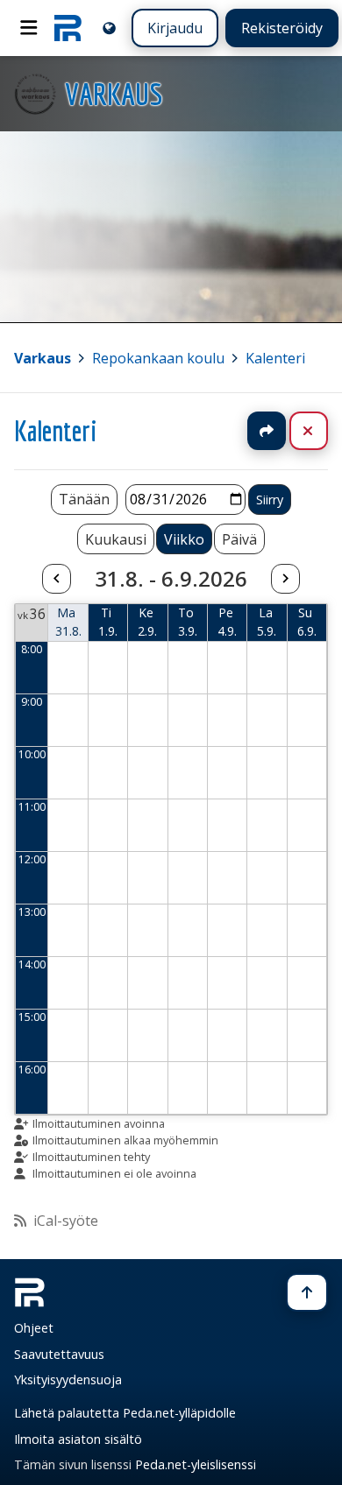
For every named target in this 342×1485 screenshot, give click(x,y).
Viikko (184, 539)
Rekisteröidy (282, 28)
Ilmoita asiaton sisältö (78, 1439)
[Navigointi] (29, 28)
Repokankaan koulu (158, 358)
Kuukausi (115, 539)
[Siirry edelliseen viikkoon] (56, 579)
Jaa (266, 431)
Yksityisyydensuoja (68, 1379)
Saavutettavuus (59, 1354)
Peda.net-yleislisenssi (195, 1464)
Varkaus (42, 358)
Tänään (84, 499)
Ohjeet (33, 1328)
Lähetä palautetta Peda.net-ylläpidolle (125, 1412)
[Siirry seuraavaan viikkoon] (285, 579)
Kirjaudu (175, 28)
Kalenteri (275, 358)
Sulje (322, 430)
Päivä (239, 539)
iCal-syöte (65, 1220)
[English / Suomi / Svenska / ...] (109, 27)
